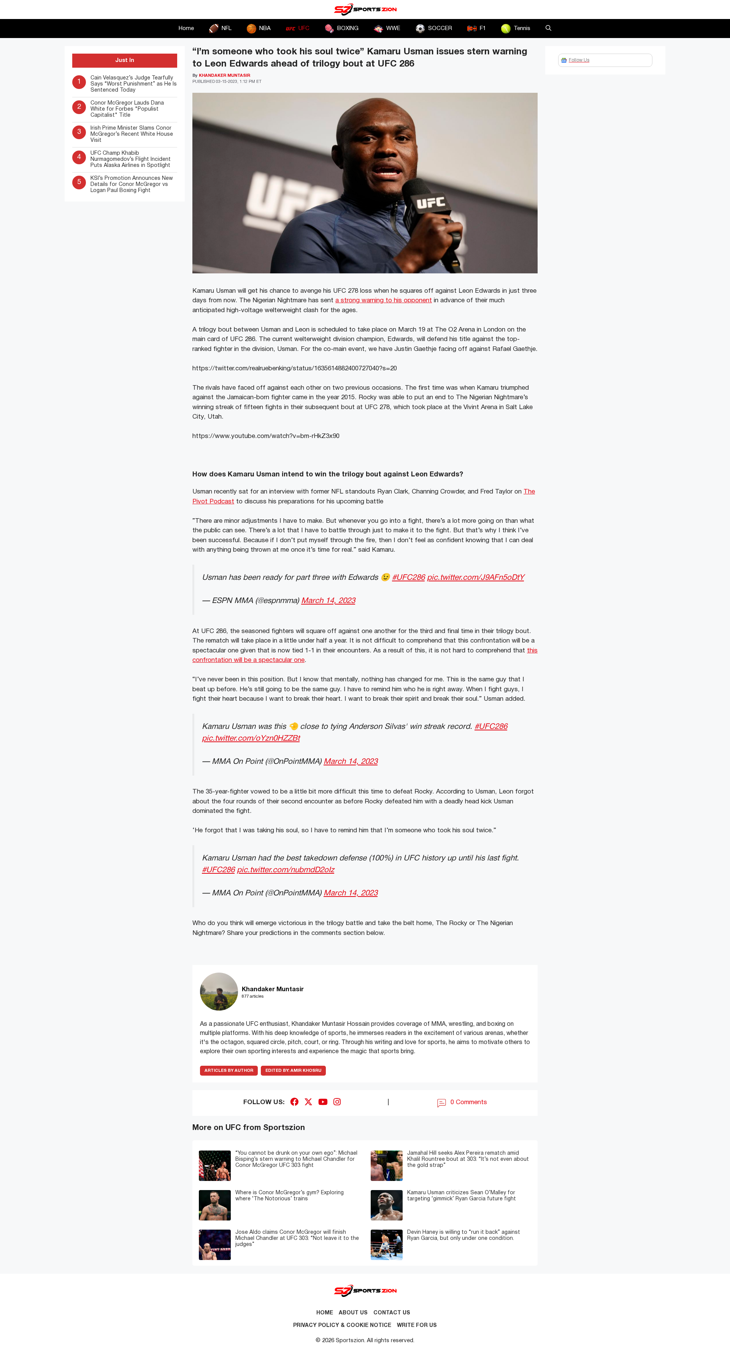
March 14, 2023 (328, 601)
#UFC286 (408, 577)
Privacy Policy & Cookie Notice (342, 1325)
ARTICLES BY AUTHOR (229, 1071)
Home (186, 28)
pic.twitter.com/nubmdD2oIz (285, 870)
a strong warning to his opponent (383, 300)
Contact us (391, 1313)
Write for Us (417, 1325)
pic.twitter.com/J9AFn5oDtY (475, 577)
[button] (548, 28)
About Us (353, 1313)
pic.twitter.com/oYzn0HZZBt (251, 738)
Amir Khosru (293, 1071)
